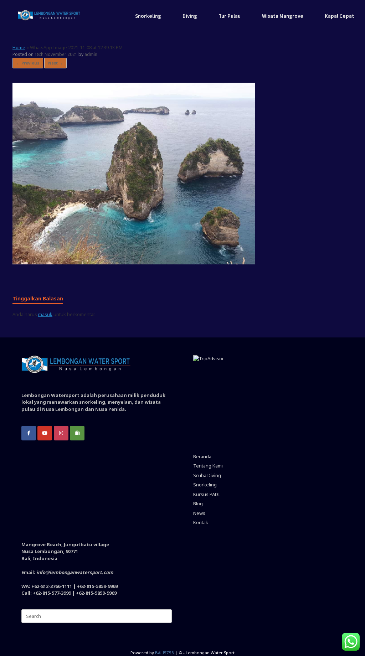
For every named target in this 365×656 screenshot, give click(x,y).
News (199, 513)
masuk (45, 314)
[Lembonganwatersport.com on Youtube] (44, 433)
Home (18, 47)
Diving (189, 15)
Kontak (200, 522)
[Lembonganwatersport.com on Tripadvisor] (77, 433)
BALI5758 (164, 652)
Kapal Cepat (339, 15)
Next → (55, 63)
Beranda (202, 456)
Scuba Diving (207, 475)
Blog (198, 503)
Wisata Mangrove (282, 15)
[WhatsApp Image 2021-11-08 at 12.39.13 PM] (133, 262)
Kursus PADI (206, 494)
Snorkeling (148, 15)
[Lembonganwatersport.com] (49, 16)
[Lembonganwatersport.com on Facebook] (28, 433)
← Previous (27, 63)
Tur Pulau (230, 15)
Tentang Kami (208, 466)
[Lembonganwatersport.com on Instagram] (61, 433)
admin (90, 54)
